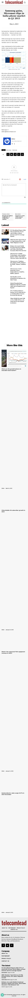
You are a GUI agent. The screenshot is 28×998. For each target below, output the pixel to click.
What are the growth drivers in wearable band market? (11, 369)
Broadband (4, 972)
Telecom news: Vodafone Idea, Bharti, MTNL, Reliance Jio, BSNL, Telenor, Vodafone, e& (18, 263)
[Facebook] (12, 143)
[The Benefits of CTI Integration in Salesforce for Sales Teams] (5, 278)
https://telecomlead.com (17, 141)
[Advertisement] (14, 320)
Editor (13, 139)
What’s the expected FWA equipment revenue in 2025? (13, 652)
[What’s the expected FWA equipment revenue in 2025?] (14, 641)
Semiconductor (6, 979)
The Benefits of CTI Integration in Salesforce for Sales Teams (18, 278)
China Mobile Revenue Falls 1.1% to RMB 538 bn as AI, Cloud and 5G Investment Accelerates (17, 301)
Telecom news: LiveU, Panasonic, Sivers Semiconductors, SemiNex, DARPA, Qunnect (17, 271)
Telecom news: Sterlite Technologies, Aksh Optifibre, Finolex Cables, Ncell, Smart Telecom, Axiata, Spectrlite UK (18, 256)
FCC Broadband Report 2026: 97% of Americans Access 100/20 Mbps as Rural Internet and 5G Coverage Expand (18, 233)
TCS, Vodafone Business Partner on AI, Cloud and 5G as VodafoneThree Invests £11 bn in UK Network (17, 293)
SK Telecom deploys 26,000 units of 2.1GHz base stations (7, 217)
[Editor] (7, 141)
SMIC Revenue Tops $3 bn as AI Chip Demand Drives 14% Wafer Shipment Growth (18, 241)
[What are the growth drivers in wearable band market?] (14, 358)
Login (24, 179)
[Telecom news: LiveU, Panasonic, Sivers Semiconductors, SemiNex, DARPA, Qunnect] (5, 270)
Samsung (14, 150)
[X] (14, 143)
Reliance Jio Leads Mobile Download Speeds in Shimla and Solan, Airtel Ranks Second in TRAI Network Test (18, 248)
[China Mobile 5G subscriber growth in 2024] (14, 499)
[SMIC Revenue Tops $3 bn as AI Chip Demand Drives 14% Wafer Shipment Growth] (5, 241)
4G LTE (3, 986)
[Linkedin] (11, 154)
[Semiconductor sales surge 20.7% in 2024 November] (14, 782)
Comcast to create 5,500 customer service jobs (20, 217)
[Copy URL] (8, 154)
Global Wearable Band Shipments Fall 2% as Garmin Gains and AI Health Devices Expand (18, 285)
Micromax (8, 150)
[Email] (22, 154)
